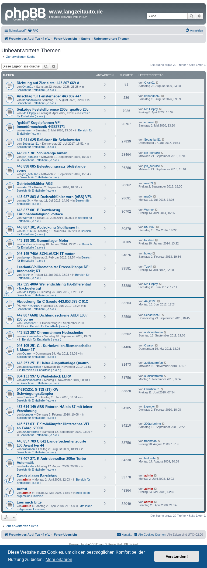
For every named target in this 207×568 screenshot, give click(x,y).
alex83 (26, 187)
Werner (27, 217)
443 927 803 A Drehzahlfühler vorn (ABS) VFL (54, 197)
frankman (28, 449)
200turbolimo (30, 431)
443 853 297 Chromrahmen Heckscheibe (50, 333)
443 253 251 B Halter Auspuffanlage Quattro (53, 363)
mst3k (26, 200)
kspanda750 (30, 99)
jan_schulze (30, 156)
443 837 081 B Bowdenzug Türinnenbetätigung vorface (40, 212)
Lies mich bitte (29, 502)
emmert (27, 130)
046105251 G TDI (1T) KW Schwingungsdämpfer (37, 391)
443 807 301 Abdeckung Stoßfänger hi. (49, 227)
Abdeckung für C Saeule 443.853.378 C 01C (52, 302)
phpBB (89, 544)
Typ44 (26, 274)
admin (26, 479)
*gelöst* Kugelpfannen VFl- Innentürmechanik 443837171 (41, 125)
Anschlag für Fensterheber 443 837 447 (49, 96)
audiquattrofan (31, 336)
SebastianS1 (30, 143)
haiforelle (28, 466)
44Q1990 (34, 305)
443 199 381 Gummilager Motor (42, 241)
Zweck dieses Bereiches (37, 476)
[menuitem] (33, 30)
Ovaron (27, 353)
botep (26, 257)
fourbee (27, 244)
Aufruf (22, 489)
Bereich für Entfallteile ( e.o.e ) (36, 89)
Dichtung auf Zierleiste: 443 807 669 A (48, 83)
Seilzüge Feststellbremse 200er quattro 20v (52, 109)
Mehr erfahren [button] (59, 559)
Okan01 (27, 86)
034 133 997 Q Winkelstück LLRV (44, 376)
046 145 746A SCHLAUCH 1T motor (46, 254)
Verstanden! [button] (177, 556)
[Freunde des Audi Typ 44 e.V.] (26, 13)
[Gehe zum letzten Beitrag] (157, 82)
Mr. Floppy (29, 113)
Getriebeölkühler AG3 (35, 184)
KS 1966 (27, 231)
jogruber (27, 414)
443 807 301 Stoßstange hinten (42, 153)
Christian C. (30, 397)
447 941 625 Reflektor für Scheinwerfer (48, 140)
